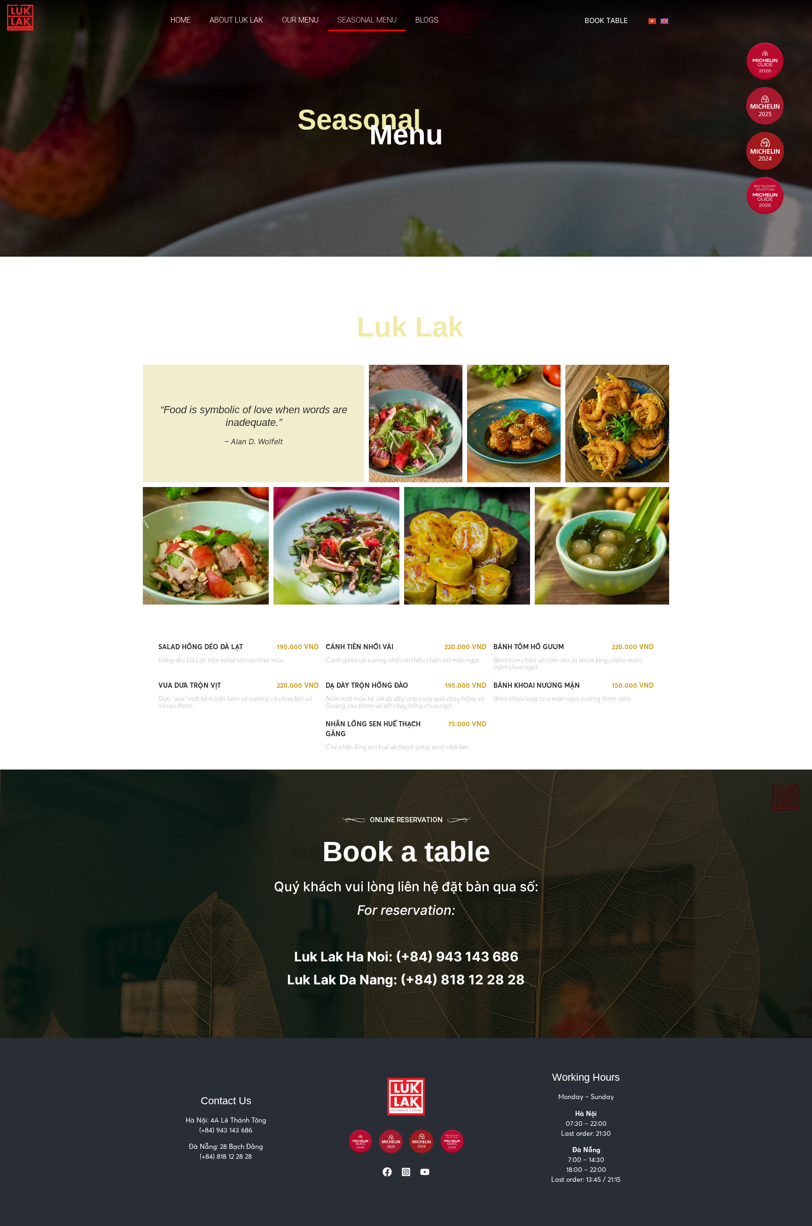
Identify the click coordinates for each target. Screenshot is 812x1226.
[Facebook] (387, 1172)
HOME (181, 20)
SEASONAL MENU (367, 20)
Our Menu (300, 20)
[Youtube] (424, 1172)
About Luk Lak (236, 20)
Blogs (426, 20)
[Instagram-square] (406, 1172)
